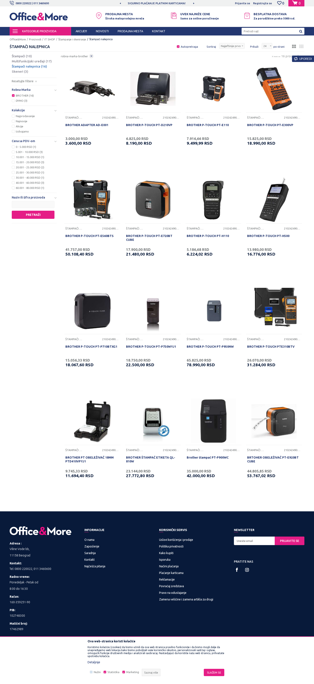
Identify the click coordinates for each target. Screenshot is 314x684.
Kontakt (89, 559)
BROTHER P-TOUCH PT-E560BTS (89, 236)
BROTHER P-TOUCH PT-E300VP (270, 125)
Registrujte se (262, 3)
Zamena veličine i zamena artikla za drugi (186, 599)
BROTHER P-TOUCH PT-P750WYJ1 (151, 346)
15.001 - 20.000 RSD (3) (30, 162)
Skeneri (20, 71)
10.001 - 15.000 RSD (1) (30, 157)
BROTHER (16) (25, 95)
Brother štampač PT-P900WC (208, 457)
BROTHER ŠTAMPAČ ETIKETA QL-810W (150, 459)
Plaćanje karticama (171, 573)
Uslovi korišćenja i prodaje (176, 539)
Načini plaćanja (169, 566)
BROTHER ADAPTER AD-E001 (86, 125)
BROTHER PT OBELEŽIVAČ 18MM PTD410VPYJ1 (89, 459)
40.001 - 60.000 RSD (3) (30, 182)
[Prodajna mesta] (99, 15)
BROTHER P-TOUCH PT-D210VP (149, 125)
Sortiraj (211, 46)
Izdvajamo (22, 131)
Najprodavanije (25, 116)
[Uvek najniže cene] (174, 15)
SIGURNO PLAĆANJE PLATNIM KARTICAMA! (157, 3)
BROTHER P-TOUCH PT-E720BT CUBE (149, 237)
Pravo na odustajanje (172, 592)
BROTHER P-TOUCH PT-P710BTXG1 (91, 346)
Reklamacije (167, 579)
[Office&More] (39, 18)
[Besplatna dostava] (247, 15)
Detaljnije (94, 662)
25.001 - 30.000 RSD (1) (30, 172)
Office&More (18, 39)
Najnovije (21, 121)
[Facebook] (237, 570)
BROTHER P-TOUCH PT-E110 (208, 125)
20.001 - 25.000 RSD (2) (30, 167)
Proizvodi (35, 39)
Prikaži (254, 46)
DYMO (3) (21, 100)
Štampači (22, 56)
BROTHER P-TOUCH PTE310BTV (271, 346)
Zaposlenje (91, 546)
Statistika (113, 672)
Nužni (97, 672)
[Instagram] (247, 570)
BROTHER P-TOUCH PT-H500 (268, 236)
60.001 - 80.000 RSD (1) (30, 187)
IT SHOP (49, 39)
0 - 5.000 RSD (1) (26, 146)
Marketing (132, 672)
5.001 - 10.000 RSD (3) (29, 151)
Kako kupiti (166, 553)
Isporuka (164, 559)
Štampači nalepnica (29, 66)
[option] (157, 3)
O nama (89, 539)
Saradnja (90, 553)
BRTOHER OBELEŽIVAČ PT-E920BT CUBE (273, 459)
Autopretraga (189, 46)
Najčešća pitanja (94, 566)
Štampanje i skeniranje (72, 39)
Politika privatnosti (171, 546)
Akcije (19, 126)
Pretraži (33, 214)
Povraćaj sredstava (171, 586)
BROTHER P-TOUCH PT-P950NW (210, 346)
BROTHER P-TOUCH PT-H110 (208, 236)
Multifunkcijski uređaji (32, 61)
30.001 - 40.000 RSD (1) (30, 177)
